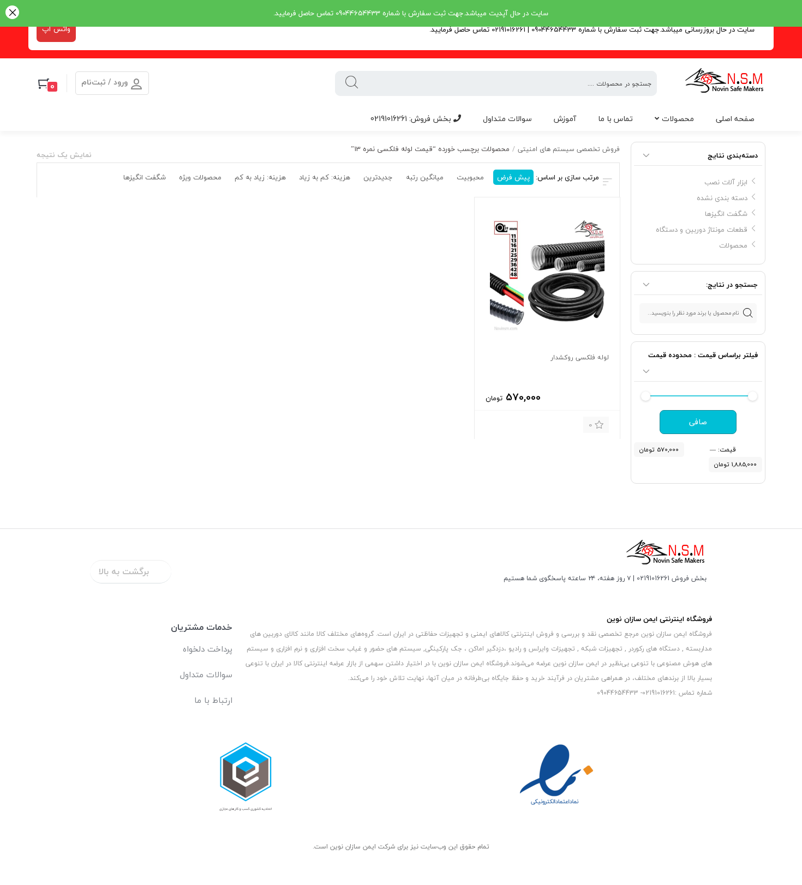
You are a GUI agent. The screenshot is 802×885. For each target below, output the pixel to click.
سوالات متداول (507, 118)
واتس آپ (56, 29)
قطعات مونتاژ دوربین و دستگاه (701, 230)
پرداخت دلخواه (207, 649)
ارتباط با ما (213, 700)
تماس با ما (615, 118)
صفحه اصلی (735, 118)
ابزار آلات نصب (725, 182)
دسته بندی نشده (722, 198)
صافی (698, 422)
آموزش (565, 118)
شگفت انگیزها (726, 214)
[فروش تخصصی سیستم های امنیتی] (724, 83)
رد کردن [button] (12, 13)
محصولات (678, 118)
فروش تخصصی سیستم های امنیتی (569, 149)
